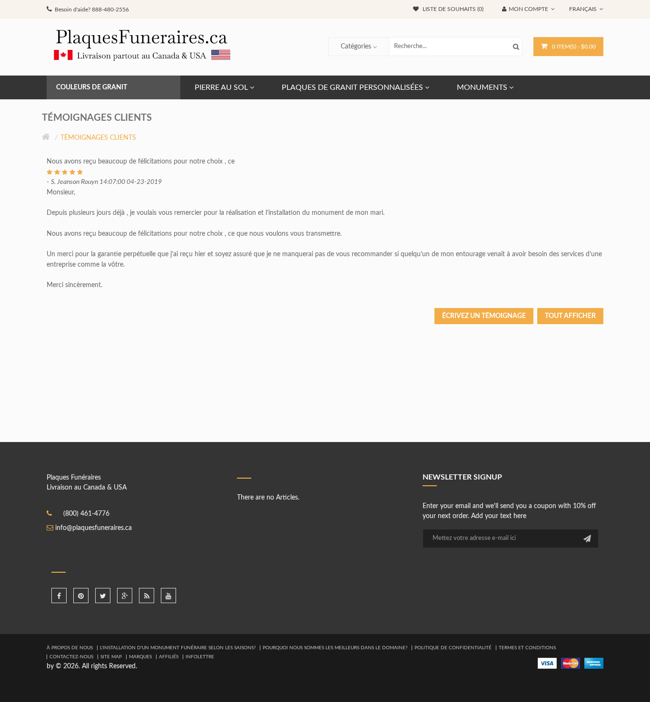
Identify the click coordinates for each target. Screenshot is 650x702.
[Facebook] (59, 595)
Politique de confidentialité (453, 647)
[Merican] (593, 663)
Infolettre (200, 656)
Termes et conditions (527, 647)
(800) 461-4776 (86, 513)
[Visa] (547, 663)
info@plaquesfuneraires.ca (93, 528)
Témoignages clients (98, 138)
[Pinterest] (81, 595)
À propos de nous (70, 647)
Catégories (356, 46)
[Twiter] (102, 595)
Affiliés (168, 656)
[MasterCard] (570, 663)
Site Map (111, 656)
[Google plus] (124, 595)
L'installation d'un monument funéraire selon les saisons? (178, 647)
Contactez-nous (71, 656)
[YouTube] (168, 595)
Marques (140, 656)
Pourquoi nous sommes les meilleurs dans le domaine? (335, 647)
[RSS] (146, 595)
